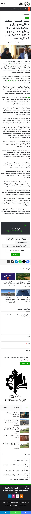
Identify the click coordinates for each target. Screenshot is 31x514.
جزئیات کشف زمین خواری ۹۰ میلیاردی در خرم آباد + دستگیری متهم (11, 429)
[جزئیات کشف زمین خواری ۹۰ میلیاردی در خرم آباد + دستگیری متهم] (24, 430)
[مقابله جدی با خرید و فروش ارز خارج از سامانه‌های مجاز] (23, 292)
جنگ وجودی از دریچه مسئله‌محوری (19, 9)
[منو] (2, 4)
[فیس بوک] (28, 261)
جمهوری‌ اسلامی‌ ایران (11, 81)
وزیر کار (28, 97)
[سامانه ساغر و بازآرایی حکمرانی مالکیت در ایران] (24, 415)
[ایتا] (21, 496)
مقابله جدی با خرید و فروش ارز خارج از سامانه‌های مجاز (23, 298)
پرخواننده (16, 408)
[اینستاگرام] (13, 496)
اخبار (24, 14)
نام (29, 336)
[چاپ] (8, 261)
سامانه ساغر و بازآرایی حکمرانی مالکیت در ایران (12, 413)
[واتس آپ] (20, 261)
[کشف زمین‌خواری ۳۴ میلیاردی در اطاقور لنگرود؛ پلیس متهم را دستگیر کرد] (24, 445)
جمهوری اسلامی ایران (21, 239)
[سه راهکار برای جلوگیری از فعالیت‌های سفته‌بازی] (8, 276)
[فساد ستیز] (24, 3)
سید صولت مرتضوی (22, 242)
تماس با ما (13, 508)
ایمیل (28, 343)
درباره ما (18, 508)
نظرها (5, 408)
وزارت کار (6, 246)
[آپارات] (17, 496)
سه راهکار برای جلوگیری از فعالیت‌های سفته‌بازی (9, 282)
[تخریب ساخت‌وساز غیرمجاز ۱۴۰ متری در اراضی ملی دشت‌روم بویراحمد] (24, 422)
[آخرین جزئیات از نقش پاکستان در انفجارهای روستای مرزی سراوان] (8, 292)
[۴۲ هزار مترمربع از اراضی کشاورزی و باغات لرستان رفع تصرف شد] (23, 276)
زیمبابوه (11, 64)
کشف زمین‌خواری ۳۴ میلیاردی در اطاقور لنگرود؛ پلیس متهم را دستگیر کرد (10, 444)
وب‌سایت (28, 350)
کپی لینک (15, 254)
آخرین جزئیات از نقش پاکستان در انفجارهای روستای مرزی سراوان (10, 299)
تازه (26, 408)
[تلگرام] (16, 261)
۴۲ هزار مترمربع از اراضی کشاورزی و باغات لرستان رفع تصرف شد (23, 283)
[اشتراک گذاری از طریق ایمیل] (12, 261)
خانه (27, 14)
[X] (24, 261)
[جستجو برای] (5, 4)
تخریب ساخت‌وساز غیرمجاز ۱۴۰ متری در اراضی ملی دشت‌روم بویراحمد (11, 421)
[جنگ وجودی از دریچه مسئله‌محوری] (24, 438)
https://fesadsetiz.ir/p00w (15, 231)
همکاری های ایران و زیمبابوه (19, 246)
